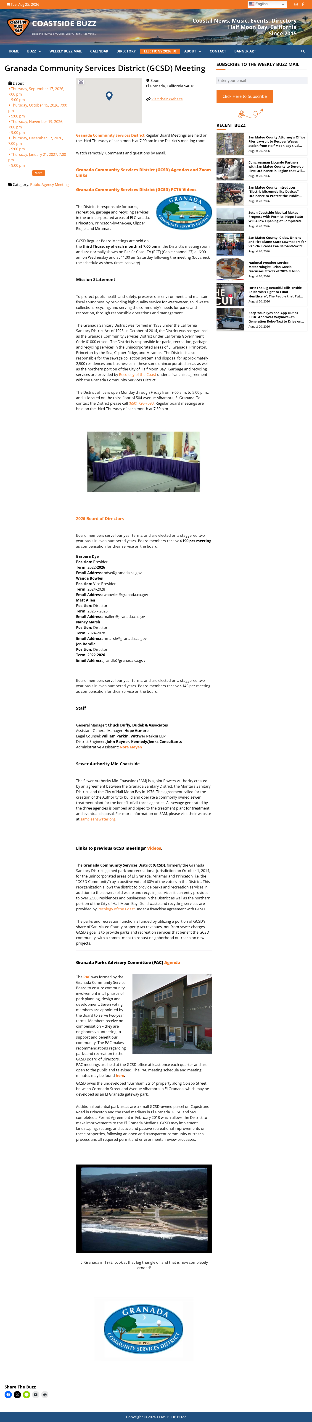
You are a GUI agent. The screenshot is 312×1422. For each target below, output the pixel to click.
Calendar (99, 51)
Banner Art (245, 51)
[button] (109, 96)
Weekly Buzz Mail (66, 51)
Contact (218, 51)
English (261, 4)
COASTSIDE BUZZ (64, 23)
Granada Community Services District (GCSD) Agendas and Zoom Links (143, 172)
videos (154, 848)
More (38, 173)
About (190, 51)
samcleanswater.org (97, 819)
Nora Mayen (131, 747)
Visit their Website (167, 99)
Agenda (172, 962)
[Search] (302, 51)
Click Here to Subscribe (244, 96)
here (120, 1075)
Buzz (31, 51)
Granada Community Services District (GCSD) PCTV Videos (136, 189)
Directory (126, 51)
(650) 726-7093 (141, 403)
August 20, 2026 (259, 151)
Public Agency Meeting (49, 184)
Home (14, 51)
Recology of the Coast (137, 374)
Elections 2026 (157, 51)
